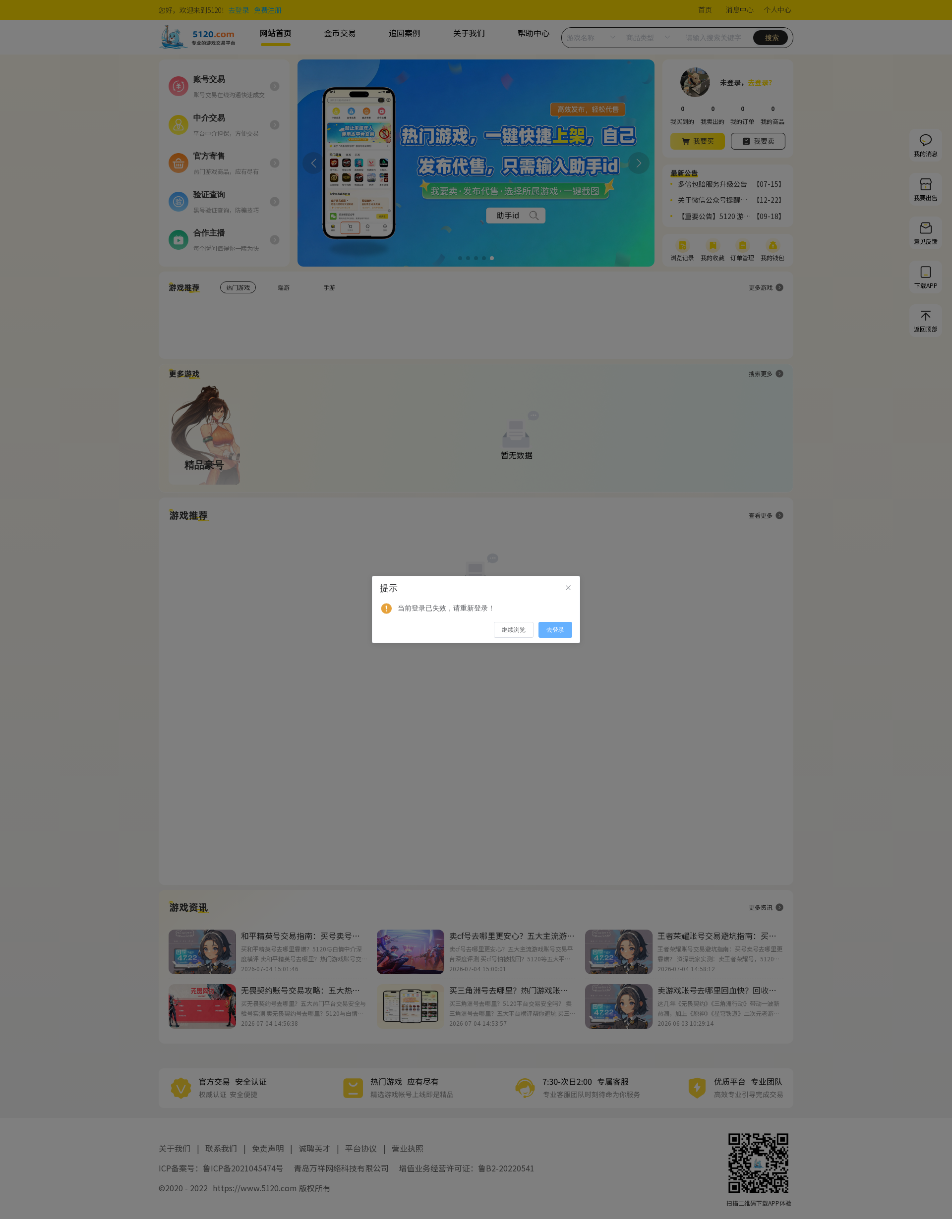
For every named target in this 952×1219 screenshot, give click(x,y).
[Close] (568, 588)
